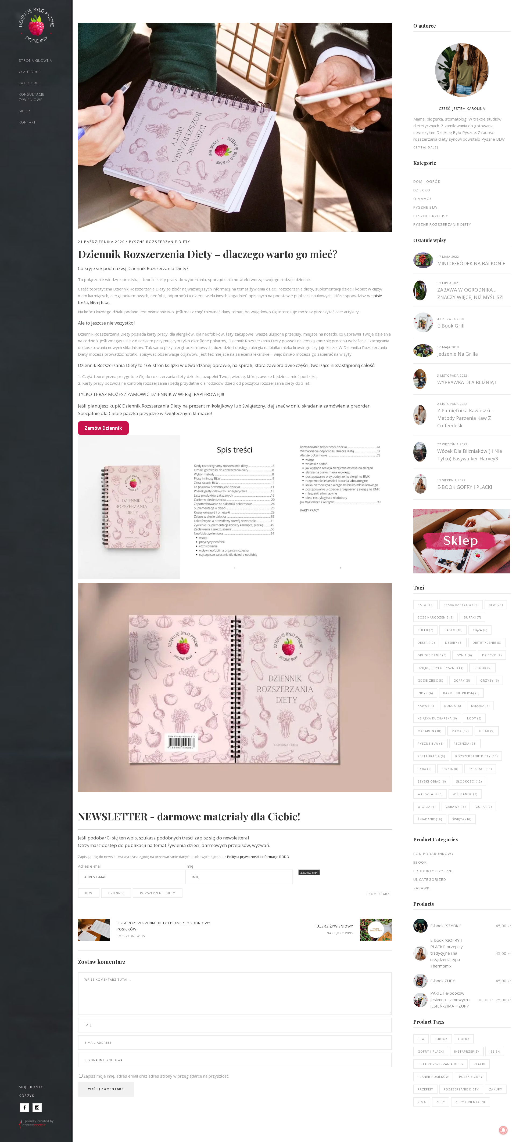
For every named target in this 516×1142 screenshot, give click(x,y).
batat (425, 605)
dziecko (492, 655)
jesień (495, 1051)
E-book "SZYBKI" (445, 925)
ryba (424, 769)
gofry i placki (431, 1051)
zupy (440, 1102)
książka (480, 706)
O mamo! (422, 198)
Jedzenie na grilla (457, 354)
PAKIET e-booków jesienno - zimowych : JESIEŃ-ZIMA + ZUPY (450, 999)
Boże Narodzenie (436, 617)
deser (426, 643)
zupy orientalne (470, 1102)
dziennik (116, 893)
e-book (483, 668)
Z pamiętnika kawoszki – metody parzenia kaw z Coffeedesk (465, 418)
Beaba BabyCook (461, 605)
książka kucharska (437, 718)
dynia (464, 655)
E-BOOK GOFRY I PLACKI (464, 487)
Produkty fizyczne (433, 870)
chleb (425, 630)
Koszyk (26, 1095)
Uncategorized (429, 879)
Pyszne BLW (425, 207)
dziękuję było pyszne (440, 668)
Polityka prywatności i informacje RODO (258, 856)
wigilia (427, 807)
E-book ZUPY (442, 980)
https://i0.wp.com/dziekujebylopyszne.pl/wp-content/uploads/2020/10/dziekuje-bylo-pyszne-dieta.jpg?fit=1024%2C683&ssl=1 (94, 930)
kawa (426, 706)
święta (461, 819)
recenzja (465, 743)
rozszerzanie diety (476, 756)
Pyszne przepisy (430, 215)
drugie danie (432, 655)
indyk (425, 693)
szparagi (480, 769)
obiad (486, 731)
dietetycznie (487, 643)
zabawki (456, 807)
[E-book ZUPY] (420, 981)
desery (454, 643)
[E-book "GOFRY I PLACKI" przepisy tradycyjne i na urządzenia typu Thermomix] (420, 953)
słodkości (469, 781)
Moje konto (31, 1087)
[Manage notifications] (503, 1130)
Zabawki (422, 888)
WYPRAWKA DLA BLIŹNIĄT (467, 382)
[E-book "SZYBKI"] (420, 926)
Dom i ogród (427, 181)
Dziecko (422, 190)
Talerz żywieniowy (334, 926)
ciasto (453, 630)
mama (460, 731)
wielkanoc (465, 794)
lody (474, 718)
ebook (420, 862)
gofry (461, 680)
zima (422, 1102)
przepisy (425, 1089)
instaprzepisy (466, 1051)
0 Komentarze (378, 894)
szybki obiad (432, 781)
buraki (472, 617)
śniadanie (430, 819)
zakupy (495, 1089)
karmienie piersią (461, 693)
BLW (421, 1039)
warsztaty (430, 794)
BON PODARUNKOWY (433, 853)
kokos (452, 706)
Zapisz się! (309, 872)
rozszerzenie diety (157, 893)
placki (479, 1064)
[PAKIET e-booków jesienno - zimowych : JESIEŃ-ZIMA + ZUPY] (420, 1000)
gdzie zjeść (430, 680)
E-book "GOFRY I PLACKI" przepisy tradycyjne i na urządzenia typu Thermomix (446, 953)
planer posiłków (433, 1077)
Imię (189, 866)
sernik (450, 769)
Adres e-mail (89, 866)
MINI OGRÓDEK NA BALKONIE (471, 263)
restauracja (431, 756)
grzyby (489, 680)
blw (88, 893)
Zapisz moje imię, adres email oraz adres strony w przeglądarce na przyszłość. (156, 1076)
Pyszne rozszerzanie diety (159, 241)
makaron (429, 731)
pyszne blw (430, 743)
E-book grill (450, 325)
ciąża (480, 630)
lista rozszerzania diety (441, 1064)
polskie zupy (471, 1077)
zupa (484, 807)
